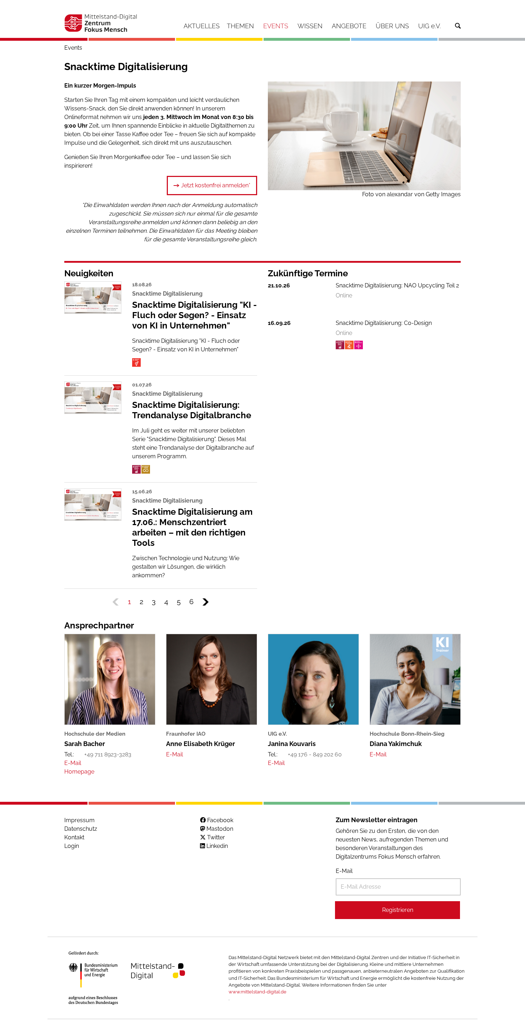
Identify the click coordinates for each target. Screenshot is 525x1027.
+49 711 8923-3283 (107, 754)
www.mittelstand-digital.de (257, 991)
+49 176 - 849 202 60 (315, 754)
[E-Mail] (72, 763)
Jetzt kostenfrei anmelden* (215, 185)
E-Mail (344, 871)
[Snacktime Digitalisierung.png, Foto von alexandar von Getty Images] (364, 136)
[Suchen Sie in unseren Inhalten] (458, 26)
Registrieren (397, 910)
